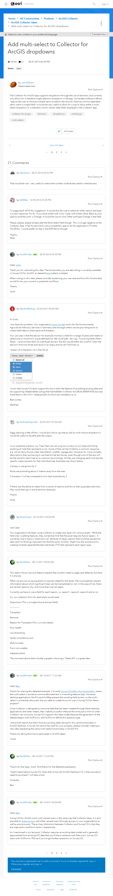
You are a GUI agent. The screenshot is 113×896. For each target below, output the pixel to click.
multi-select (17, 120)
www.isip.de (58, 324)
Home (11, 18)
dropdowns (59, 113)
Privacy (38, 889)
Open (19, 68)
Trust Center (50, 889)
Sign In (105, 4)
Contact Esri (73, 889)
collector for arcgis (21, 113)
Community (29, 4)
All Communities (29, 18)
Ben (18, 686)
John (18, 265)
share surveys (28, 821)
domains (42, 113)
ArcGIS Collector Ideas (24, 22)
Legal (62, 889)
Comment (16, 869)
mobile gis (77, 113)
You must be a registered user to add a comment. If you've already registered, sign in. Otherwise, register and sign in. (53, 863)
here (48, 273)
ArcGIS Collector (68, 18)
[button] (95, 90)
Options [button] (101, 23)
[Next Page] (66, 152)
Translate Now (99, 34)
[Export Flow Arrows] (10, 145)
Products (49, 18)
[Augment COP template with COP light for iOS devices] (102, 145)
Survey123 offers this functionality (77, 691)
